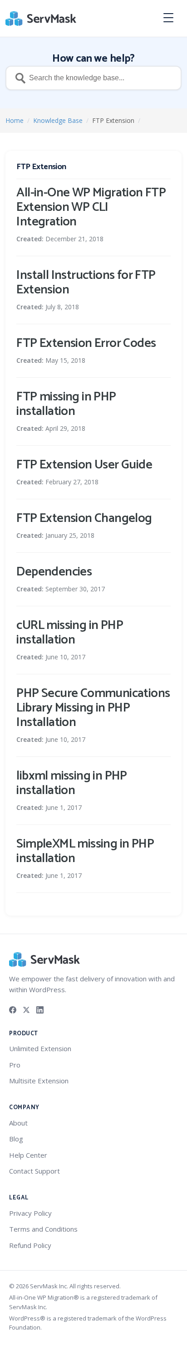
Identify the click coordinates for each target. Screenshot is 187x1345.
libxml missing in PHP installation (71, 783)
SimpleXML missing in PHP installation (85, 851)
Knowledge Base (58, 120)
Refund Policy (30, 1245)
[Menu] (172, 19)
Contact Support (34, 1170)
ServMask (41, 18)
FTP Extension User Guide (84, 464)
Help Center (28, 1155)
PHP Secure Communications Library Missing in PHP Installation (93, 708)
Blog (16, 1138)
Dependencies (54, 571)
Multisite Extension (39, 1080)
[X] (26, 1009)
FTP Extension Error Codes (86, 343)
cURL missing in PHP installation (69, 632)
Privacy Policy (30, 1213)
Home (14, 120)
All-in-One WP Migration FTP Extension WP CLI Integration (91, 207)
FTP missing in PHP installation (66, 404)
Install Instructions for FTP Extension (85, 282)
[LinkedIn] (40, 1009)
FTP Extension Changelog (84, 518)
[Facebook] (12, 1009)
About (18, 1122)
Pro (14, 1064)
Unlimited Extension (40, 1048)
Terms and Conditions (43, 1228)
